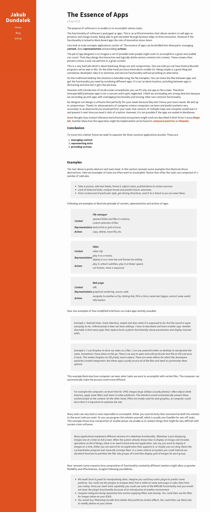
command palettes (164, 121)
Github (18, 38)
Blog (18, 33)
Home (18, 27)
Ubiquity (184, 121)
